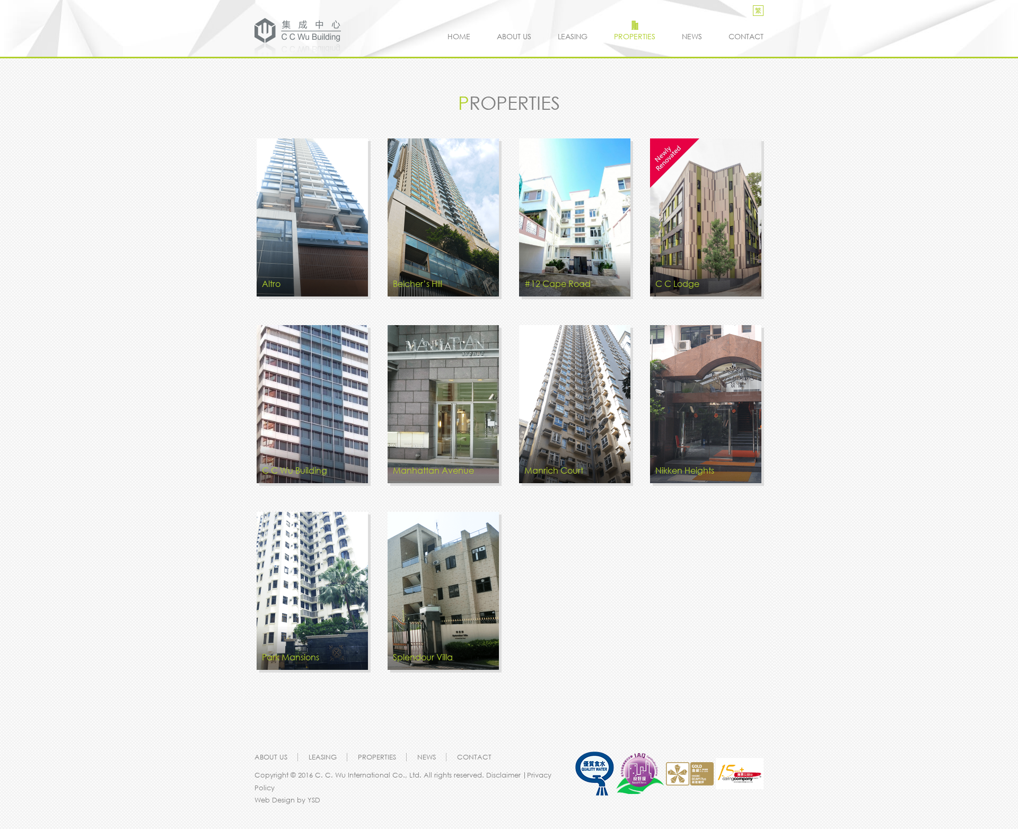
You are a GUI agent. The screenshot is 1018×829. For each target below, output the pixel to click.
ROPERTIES (634, 36)
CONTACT (746, 36)
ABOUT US (514, 36)
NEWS (692, 36)
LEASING (572, 36)
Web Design (274, 800)
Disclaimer (504, 775)
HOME (458, 36)
